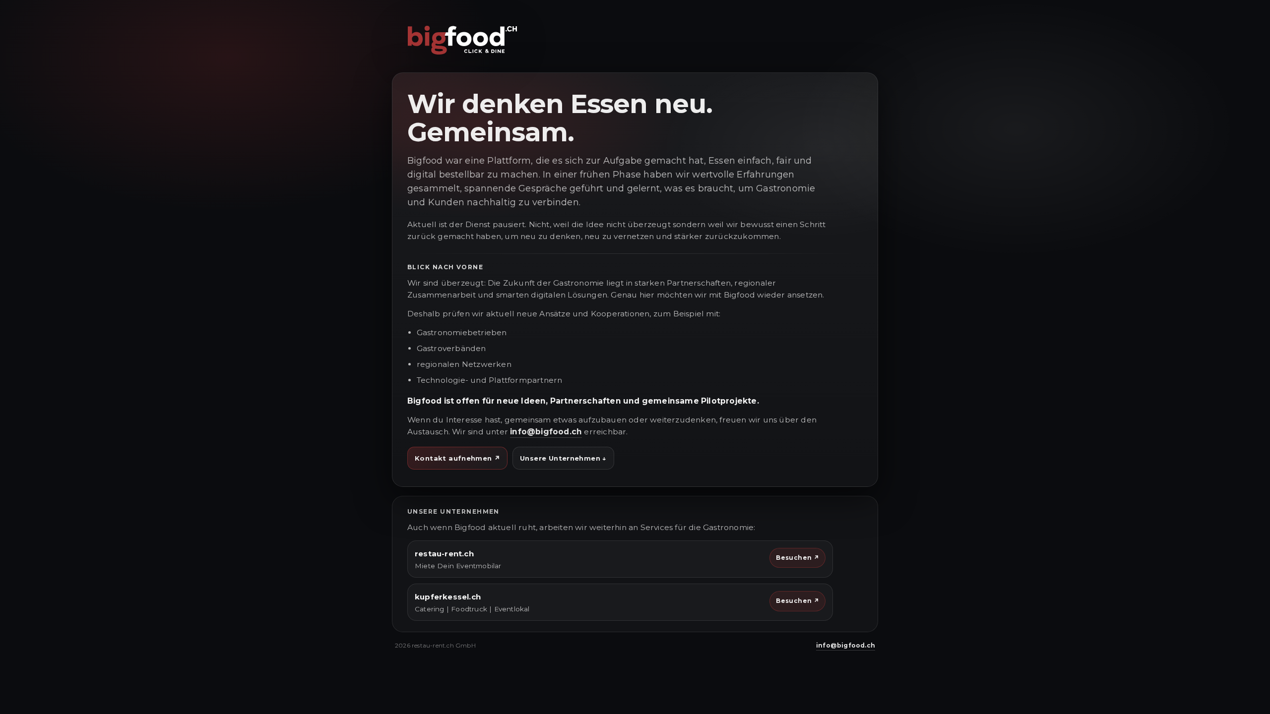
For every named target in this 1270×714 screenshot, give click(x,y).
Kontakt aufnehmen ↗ (457, 458)
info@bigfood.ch (546, 431)
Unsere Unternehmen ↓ (563, 458)
